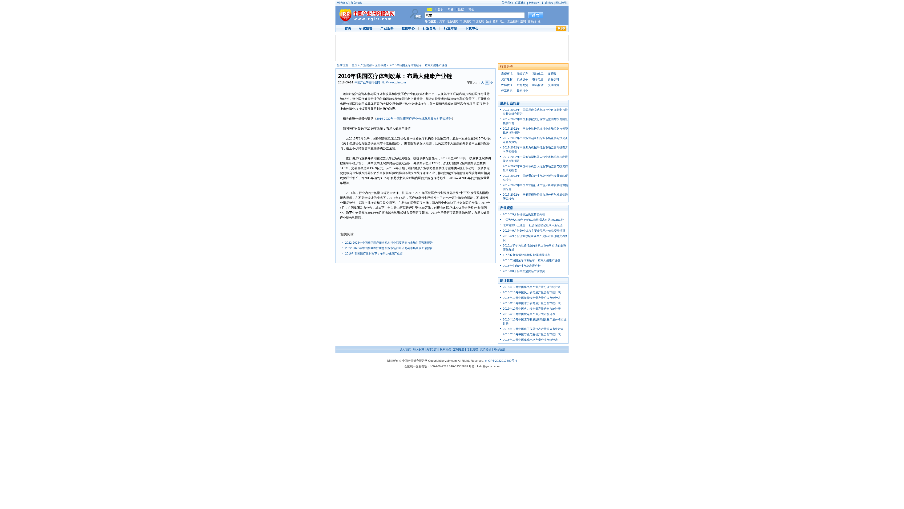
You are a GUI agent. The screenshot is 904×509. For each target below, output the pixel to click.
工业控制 (513, 21)
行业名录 (429, 28)
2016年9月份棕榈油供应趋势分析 (524, 214)
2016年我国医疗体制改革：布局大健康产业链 (374, 253)
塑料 (495, 21)
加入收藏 (356, 2)
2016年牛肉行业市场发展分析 (522, 265)
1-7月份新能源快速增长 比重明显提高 (526, 255)
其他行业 (522, 90)
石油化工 (538, 73)
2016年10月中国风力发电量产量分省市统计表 (532, 292)
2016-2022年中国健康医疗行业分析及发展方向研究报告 (414, 118)
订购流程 (547, 2)
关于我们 (507, 2)
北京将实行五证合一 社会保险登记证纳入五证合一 (534, 225)
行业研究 (452, 21)
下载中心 (471, 28)
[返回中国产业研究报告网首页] (365, 15)
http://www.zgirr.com (393, 82)
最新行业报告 (510, 103)
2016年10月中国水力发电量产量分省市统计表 (532, 303)
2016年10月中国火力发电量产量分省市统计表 (532, 308)
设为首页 (343, 2)
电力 (503, 21)
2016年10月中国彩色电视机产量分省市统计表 (532, 334)
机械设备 (522, 79)
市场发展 (478, 21)
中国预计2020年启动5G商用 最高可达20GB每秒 (533, 220)
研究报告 (365, 28)
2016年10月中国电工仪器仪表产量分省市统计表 (533, 329)
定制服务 (535, 2)
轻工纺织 (507, 90)
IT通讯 (552, 73)
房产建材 (507, 79)
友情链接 (485, 349)
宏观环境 (507, 73)
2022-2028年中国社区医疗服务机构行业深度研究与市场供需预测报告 (389, 242)
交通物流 (553, 85)
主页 (354, 65)
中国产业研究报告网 (367, 82)
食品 (488, 21)
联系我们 (520, 2)
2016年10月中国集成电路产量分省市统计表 (530, 339)
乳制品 (532, 21)
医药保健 (380, 65)
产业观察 (387, 28)
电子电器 (538, 79)
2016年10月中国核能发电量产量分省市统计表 (532, 298)
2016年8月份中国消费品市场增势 (524, 271)
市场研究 (465, 21)
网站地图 (561, 2)
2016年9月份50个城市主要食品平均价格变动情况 (534, 230)
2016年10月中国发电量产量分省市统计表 (529, 314)
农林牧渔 (507, 85)
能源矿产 (522, 73)
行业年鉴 (450, 28)
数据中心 (408, 28)
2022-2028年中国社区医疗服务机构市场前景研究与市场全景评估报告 (389, 248)
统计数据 (506, 280)
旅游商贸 (522, 85)
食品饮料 (553, 79)
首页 (348, 28)
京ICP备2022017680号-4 (501, 360)
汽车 (442, 21)
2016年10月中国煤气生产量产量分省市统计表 (532, 287)
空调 (523, 21)
